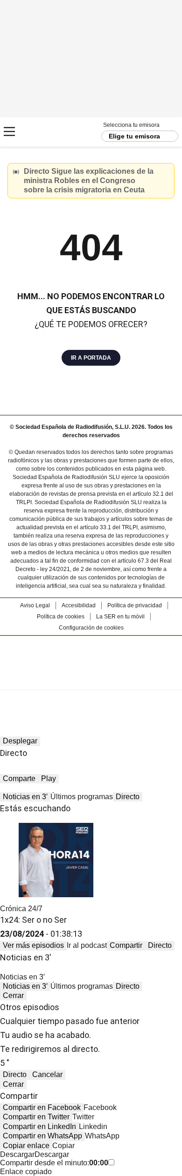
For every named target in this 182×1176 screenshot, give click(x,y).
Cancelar (47, 1074)
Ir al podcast (87, 945)
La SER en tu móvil (120, 616)
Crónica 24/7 (21, 909)
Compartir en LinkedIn (39, 1126)
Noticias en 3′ (25, 797)
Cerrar (164, 172)
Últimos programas (81, 797)
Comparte (19, 778)
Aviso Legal (35, 605)
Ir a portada (91, 358)
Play (48, 778)
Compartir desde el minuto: (54, 1163)
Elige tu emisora (134, 136)
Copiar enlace (26, 1146)
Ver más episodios (33, 945)
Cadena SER (42, 132)
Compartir (126, 945)
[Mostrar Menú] (9, 131)
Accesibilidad (79, 605)
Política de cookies (60, 616)
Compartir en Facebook (42, 1107)
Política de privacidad (134, 605)
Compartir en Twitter (36, 1117)
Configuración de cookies (91, 627)
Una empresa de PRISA (91, 657)
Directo (128, 797)
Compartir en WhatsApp (42, 1136)
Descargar (17, 1154)
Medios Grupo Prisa (91, 679)
